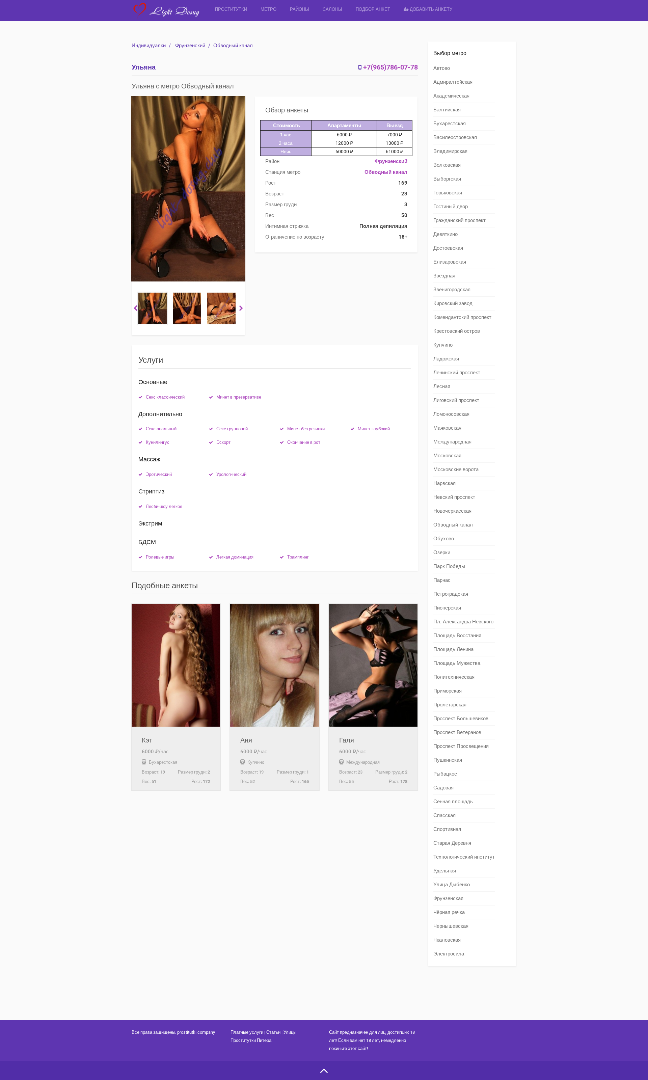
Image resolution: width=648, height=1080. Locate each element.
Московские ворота (456, 469)
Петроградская (450, 594)
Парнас (442, 580)
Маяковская (447, 428)
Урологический (231, 474)
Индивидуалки (149, 46)
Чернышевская (450, 926)
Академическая (451, 96)
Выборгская (447, 179)
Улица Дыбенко (451, 885)
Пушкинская (447, 760)
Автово (441, 68)
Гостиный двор (450, 207)
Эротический (159, 474)
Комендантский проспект (462, 317)
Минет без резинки (306, 428)
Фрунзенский (190, 46)
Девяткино (445, 234)
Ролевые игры (160, 557)
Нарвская (444, 483)
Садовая (443, 788)
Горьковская (447, 193)
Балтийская (447, 110)
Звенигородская (451, 290)
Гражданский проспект (459, 220)
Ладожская (446, 359)
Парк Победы (449, 566)
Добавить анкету (430, 9)
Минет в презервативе (238, 397)
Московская (447, 456)
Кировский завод (453, 303)
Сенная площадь (453, 802)
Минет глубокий (374, 428)
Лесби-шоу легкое (164, 506)
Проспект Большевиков (460, 719)
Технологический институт (464, 857)
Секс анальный (161, 428)
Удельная (444, 871)
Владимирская (450, 151)
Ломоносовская (451, 414)
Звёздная (444, 276)
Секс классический (165, 397)
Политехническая (454, 677)
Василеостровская (455, 137)
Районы (299, 9)
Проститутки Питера (251, 1040)
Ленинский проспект (456, 373)
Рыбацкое (445, 774)
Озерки (441, 552)
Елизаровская (449, 262)
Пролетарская (449, 705)
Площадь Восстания (457, 635)
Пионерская (447, 608)
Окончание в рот (303, 442)
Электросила (448, 954)
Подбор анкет (373, 9)
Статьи (273, 1032)
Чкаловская (447, 940)
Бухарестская (449, 123)
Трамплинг (298, 557)
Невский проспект (454, 497)
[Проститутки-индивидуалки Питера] (170, 15)
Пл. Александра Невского (463, 622)
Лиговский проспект (456, 400)
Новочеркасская (452, 511)
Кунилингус (157, 442)
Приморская (447, 691)
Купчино (443, 345)
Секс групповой (232, 428)
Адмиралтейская (453, 82)
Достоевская (448, 248)
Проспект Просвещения (461, 746)
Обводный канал (233, 46)
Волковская (447, 165)
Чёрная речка (449, 912)
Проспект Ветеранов (457, 732)
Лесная (441, 386)
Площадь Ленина (453, 649)
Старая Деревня (452, 843)
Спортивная (447, 829)
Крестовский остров (456, 331)
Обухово (443, 539)
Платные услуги (247, 1032)
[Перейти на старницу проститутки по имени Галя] (373, 665)
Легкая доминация (234, 557)
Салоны (332, 9)
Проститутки (231, 9)
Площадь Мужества (456, 663)
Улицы (290, 1032)
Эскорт (223, 442)
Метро (268, 9)
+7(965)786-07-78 (390, 67)
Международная (452, 442)
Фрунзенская (448, 898)
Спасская (444, 815)
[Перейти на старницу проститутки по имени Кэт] (176, 665)
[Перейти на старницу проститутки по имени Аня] (274, 665)
